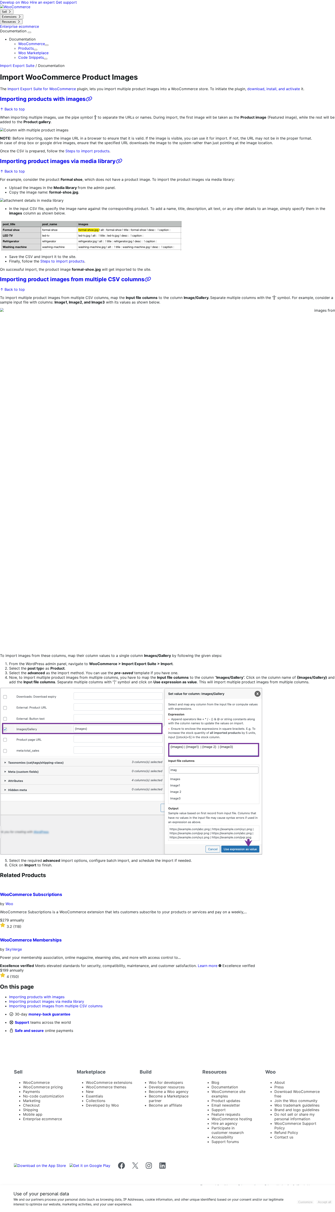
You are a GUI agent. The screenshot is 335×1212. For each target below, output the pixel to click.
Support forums (225, 1141)
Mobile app (32, 1114)
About (279, 1082)
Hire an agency (224, 1123)
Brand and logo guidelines (296, 1109)
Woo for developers (166, 1082)
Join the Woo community (295, 1100)
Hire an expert (43, 2)
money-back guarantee (49, 1014)
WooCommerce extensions (109, 1082)
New (90, 1091)
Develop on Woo (15, 2)
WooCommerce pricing (43, 1087)
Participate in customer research (227, 1130)
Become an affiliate (165, 1105)
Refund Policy (286, 1132)
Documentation (14, 31)
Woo (9, 903)
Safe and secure (29, 1030)
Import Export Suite (17, 65)
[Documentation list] (29, 32)
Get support (66, 2)
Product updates (225, 1100)
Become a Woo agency (168, 1091)
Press (279, 1087)
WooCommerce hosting (231, 1119)
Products (26, 48)
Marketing (31, 1100)
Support (22, 1022)
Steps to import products (87, 151)
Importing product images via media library (58, 161)
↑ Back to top (12, 109)
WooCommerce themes (106, 1087)
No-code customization (43, 1096)
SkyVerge (13, 949)
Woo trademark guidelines (297, 1105)
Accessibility (222, 1137)
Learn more (207, 965)
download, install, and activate (273, 89)
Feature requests (225, 1114)
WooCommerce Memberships (31, 940)
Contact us (283, 1137)
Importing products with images (42, 99)
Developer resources (167, 1087)
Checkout (31, 1105)
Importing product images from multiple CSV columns (72, 279)
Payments (31, 1091)
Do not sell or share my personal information (294, 1116)
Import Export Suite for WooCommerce (42, 89)
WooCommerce (31, 43)
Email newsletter (225, 1105)
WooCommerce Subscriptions (31, 894)
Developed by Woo (102, 1105)
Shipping (30, 1109)
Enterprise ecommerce (42, 1119)
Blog (215, 1082)
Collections (95, 1100)
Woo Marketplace (33, 53)
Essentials (94, 1096)
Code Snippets (31, 57)
